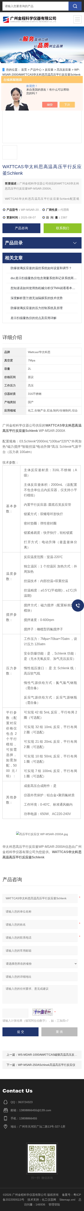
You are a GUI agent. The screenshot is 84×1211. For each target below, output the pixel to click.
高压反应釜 (64, 69)
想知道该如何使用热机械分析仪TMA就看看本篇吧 (44, 288)
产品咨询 (21, 228)
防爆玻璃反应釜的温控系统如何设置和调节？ (41, 268)
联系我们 (62, 228)
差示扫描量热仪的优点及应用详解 (33, 318)
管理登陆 (54, 1204)
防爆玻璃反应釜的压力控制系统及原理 (37, 308)
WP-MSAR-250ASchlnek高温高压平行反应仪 (46, 1064)
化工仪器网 (49, 1199)
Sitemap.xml (67, 1199)
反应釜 (49, 69)
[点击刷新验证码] (42, 1012)
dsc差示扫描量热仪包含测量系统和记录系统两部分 (44, 278)
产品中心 (36, 69)
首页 (24, 69)
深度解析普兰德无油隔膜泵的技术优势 (37, 298)
